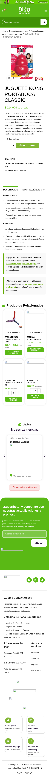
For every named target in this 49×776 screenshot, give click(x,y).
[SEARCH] (44, 22)
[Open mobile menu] (45, 10)
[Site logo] (24, 10)
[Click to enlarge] (9, 78)
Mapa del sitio (37, 670)
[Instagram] (35, 580)
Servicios (35, 658)
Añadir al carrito (27, 145)
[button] (13, 399)
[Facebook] (29, 580)
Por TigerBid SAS (24, 773)
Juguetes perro (15, 34)
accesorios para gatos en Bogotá (21, 264)
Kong (16, 170)
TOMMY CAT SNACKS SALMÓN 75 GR (13, 382)
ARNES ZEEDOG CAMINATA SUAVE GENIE (12, 339)
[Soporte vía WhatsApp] (31, 741)
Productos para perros (18, 31)
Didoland (35, 652)
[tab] (10, 189)
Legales (34, 664)
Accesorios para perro (24, 163)
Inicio (4, 31)
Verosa (23, 170)
